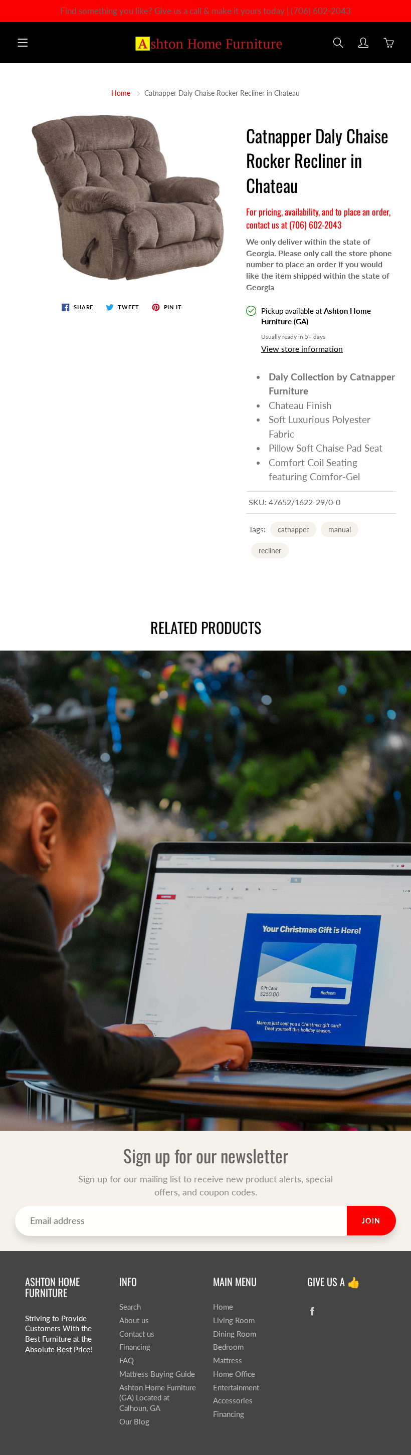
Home (120, 93)
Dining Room (234, 1334)
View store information (302, 348)
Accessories (233, 1400)
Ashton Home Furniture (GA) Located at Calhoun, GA (157, 1397)
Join (371, 1220)
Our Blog (134, 1421)
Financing (134, 1347)
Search (130, 1307)
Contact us (136, 1334)
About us (134, 1320)
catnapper (293, 529)
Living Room (234, 1320)
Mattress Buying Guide (157, 1374)
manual (339, 529)
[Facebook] (312, 1311)
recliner (270, 550)
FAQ (126, 1360)
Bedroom (228, 1347)
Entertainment (236, 1387)
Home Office (234, 1374)
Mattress (227, 1360)
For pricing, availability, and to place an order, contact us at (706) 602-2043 (318, 218)
